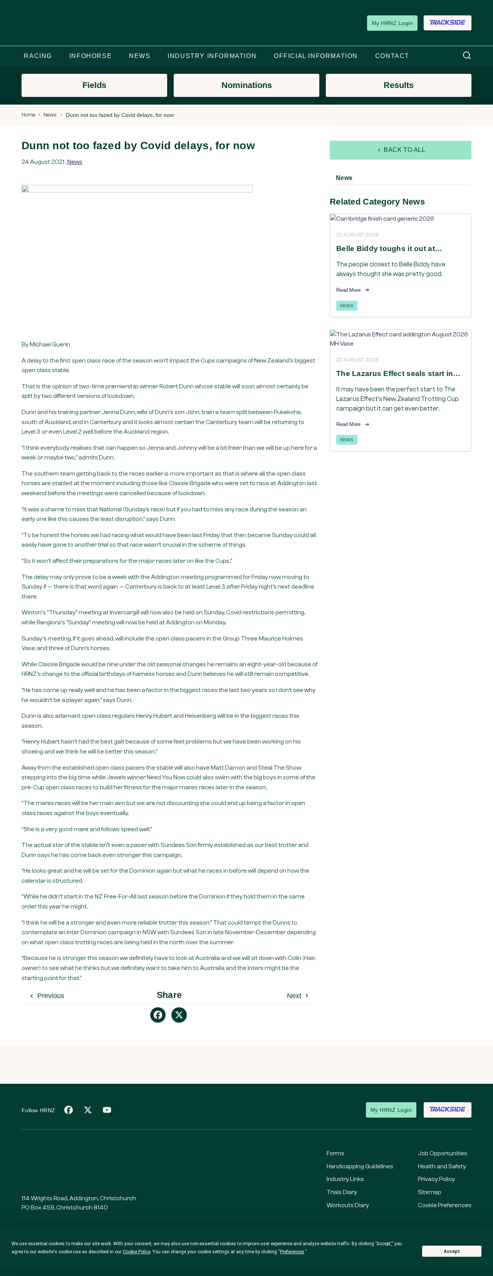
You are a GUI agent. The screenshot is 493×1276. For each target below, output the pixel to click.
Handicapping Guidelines (360, 1166)
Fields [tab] (94, 85)
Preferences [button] (292, 1251)
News (50, 115)
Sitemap (429, 1192)
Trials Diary (342, 1192)
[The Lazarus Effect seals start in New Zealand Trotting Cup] (400, 339)
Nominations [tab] (246, 85)
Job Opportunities (442, 1153)
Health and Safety (442, 1166)
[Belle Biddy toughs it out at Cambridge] (400, 218)
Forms (335, 1153)
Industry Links (345, 1179)
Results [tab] (399, 85)
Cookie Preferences (444, 1205)
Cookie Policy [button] (136, 1251)
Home (28, 115)
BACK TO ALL (404, 149)
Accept (452, 1251)
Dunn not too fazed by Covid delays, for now (120, 115)
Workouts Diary (348, 1205)
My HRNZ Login (392, 23)
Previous (49, 996)
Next (295, 996)
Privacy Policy (436, 1179)
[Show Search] (466, 56)
